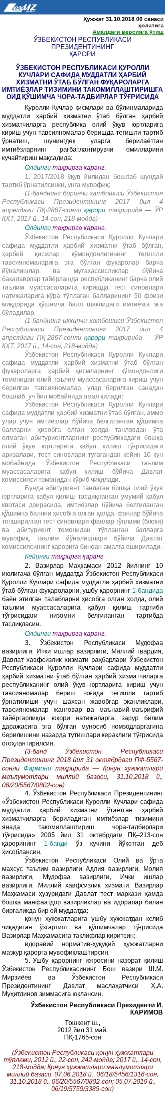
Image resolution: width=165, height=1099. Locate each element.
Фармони (39, 768)
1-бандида (147, 590)
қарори (96, 210)
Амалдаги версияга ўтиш (128, 32)
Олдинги (38, 167)
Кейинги (37, 556)
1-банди (60, 843)
